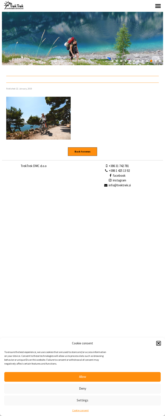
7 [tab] (138, 61)
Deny (82, 388)
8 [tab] (143, 61)
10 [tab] (151, 61)
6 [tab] (134, 61)
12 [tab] (160, 61)
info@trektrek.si (120, 185)
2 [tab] (117, 61)
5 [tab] (130, 61)
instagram (119, 180)
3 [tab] (121, 61)
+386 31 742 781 (118, 166)
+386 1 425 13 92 (119, 171)
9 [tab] (147, 61)
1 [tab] (113, 61)
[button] (158, 343)
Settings (82, 400)
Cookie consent (80, 410)
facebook (118, 175)
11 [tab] (155, 61)
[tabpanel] (82, 38)
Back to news (82, 151)
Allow (82, 377)
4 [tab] (125, 61)
